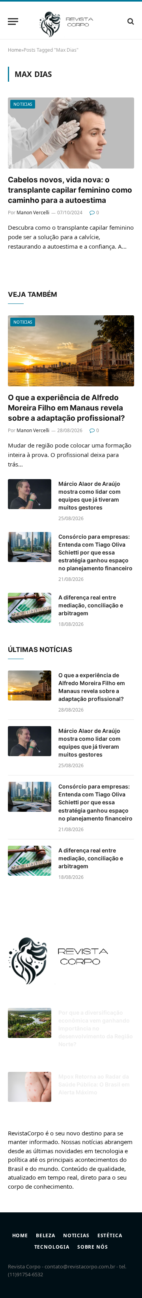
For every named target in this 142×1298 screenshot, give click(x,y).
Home (20, 1235)
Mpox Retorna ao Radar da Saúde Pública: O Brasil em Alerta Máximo (94, 1084)
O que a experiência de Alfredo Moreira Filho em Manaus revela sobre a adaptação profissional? (67, 408)
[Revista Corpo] (71, 21)
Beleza (45, 1235)
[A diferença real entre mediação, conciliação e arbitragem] (29, 608)
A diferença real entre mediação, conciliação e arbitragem (90, 605)
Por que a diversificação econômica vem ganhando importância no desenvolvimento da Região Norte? (95, 1028)
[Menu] (13, 21)
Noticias (22, 104)
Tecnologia (51, 1247)
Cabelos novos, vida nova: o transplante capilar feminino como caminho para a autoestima (70, 190)
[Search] (130, 21)
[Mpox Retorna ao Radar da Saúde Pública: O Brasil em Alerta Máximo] (29, 1087)
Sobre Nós (92, 1247)
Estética (109, 1235)
